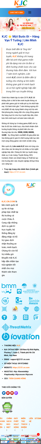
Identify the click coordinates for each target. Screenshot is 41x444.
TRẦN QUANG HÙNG (17, 378)
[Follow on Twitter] (4, 393)
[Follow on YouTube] (12, 393)
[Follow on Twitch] (16, 393)
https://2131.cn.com (21, 367)
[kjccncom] (20, 4)
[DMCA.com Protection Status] (7, 407)
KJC (18, 345)
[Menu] (30, 12)
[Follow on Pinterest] (8, 393)
